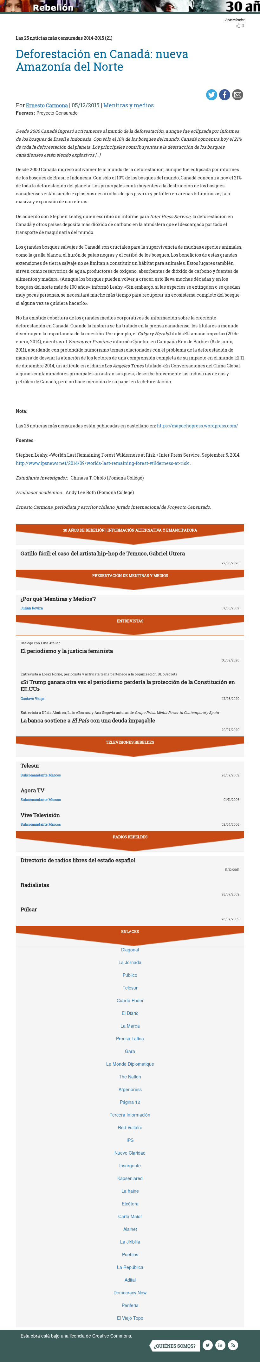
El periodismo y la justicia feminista (67, 650)
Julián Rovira (32, 608)
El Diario (130, 1013)
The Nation (130, 1076)
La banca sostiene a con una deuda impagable (88, 720)
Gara (130, 1051)
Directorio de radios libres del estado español (78, 860)
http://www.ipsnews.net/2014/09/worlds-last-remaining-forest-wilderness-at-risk (103, 463)
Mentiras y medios (128, 105)
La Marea (130, 1026)
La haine (130, 1191)
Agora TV (32, 790)
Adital (130, 1280)
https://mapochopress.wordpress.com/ (197, 426)
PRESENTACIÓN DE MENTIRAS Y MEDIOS (130, 575)
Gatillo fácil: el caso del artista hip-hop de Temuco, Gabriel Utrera (103, 553)
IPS (130, 1140)
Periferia (130, 1305)
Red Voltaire (130, 1127)
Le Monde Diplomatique (130, 1064)
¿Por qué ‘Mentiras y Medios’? (58, 598)
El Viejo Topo (130, 1318)
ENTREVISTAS (130, 620)
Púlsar (29, 909)
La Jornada (130, 962)
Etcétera (130, 1203)
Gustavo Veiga (32, 698)
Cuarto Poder (130, 1000)
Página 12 (130, 1102)
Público (130, 975)
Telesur (30, 765)
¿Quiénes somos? (175, 1346)
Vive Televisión (40, 815)
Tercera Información (130, 1114)
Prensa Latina (130, 1038)
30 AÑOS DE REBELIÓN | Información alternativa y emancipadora (130, 530)
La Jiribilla (130, 1241)
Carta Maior (130, 1216)
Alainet (130, 1229)
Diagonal (130, 949)
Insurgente (130, 1165)
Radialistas (35, 885)
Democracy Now (130, 1292)
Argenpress (130, 1089)
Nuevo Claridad (130, 1153)
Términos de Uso (150, 1335)
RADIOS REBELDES (130, 836)
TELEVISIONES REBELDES (130, 742)
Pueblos (130, 1254)
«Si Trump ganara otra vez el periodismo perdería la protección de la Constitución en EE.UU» (128, 685)
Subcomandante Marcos (41, 775)
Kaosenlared (130, 1178)
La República (130, 1267)
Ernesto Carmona (47, 105)
